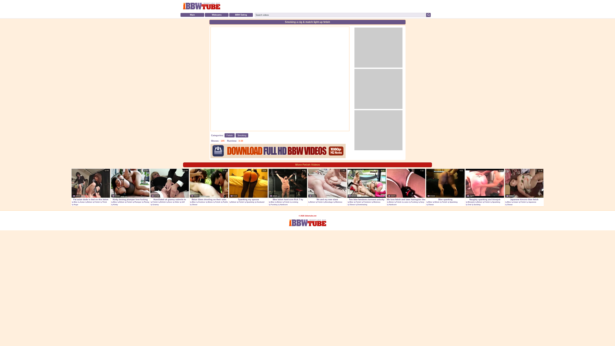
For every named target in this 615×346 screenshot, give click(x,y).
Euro (170, 202)
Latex (406, 202)
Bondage (329, 202)
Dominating (362, 205)
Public (225, 202)
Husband (260, 202)
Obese (194, 205)
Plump (146, 202)
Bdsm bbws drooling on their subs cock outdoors (209, 201)
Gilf (183, 202)
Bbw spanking (445, 199)
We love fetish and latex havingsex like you (406, 201)
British (163, 202)
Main (192, 15)
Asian (82, 202)
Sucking (477, 205)
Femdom (367, 202)
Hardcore (284, 205)
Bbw (76, 202)
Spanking (250, 202)
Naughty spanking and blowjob (484, 199)
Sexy (422, 202)
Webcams (216, 15)
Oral (469, 205)
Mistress (338, 202)
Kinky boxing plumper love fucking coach (130, 201)
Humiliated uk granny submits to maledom (169, 201)
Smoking (242, 135)
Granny (155, 205)
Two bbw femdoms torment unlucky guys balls (366, 201)
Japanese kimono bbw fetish (524, 199)
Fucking (274, 205)
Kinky (115, 205)
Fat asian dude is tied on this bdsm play (90, 201)
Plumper (137, 202)
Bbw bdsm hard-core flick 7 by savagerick (288, 201)
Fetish (229, 135)
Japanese (532, 202)
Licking (295, 202)
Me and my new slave (327, 199)
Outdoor (201, 202)
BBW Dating (241, 15)
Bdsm (89, 202)
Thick (104, 202)
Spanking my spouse (248, 199)
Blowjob (471, 202)
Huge (76, 205)
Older (177, 202)
